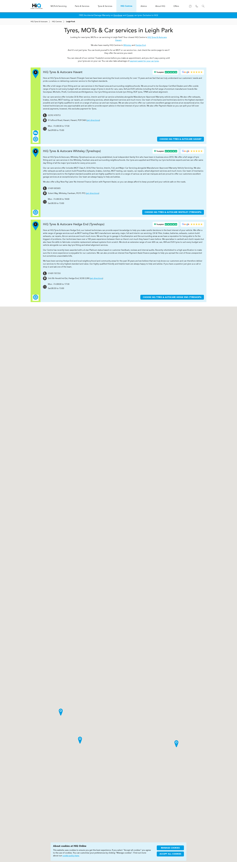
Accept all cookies (170, 854)
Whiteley (127, 45)
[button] (176, 743)
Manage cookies (170, 848)
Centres (57, 22)
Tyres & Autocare (39, 22)
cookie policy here (70, 855)
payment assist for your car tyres (144, 61)
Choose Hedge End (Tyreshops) (172, 297)
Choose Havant (180, 139)
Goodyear (117, 15)
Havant (62, 72)
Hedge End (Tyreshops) (73, 224)
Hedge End (141, 45)
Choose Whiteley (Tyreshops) (173, 212)
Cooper (130, 15)
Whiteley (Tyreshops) (72, 151)
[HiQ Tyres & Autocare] (36, 6)
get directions (93, 120)
